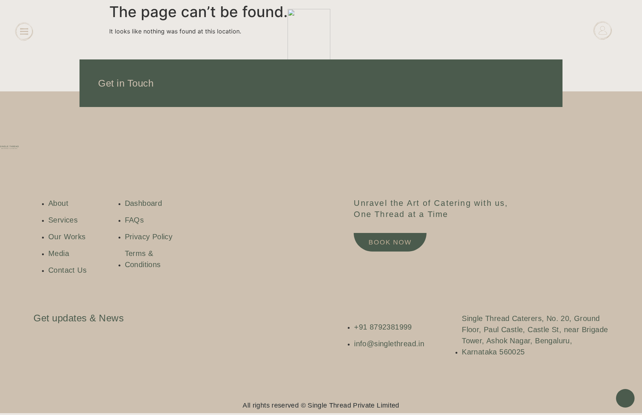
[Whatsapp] (328, 392)
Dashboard (602, 49)
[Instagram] (306, 392)
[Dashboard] (602, 30)
